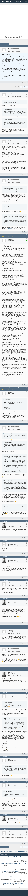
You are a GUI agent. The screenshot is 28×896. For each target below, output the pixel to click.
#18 (26, 781)
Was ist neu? (19, 1)
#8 (26, 521)
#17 (26, 756)
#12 (26, 598)
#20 (26, 829)
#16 (26, 692)
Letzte (25, 86)
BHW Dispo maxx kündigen (7, 851)
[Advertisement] (14, 21)
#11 (26, 580)
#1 (26, 46)
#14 (26, 646)
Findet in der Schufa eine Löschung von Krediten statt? (12, 883)
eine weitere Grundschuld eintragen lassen (10, 871)
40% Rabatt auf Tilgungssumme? (20, 851)
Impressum (14, 891)
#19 (26, 814)
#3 (26, 138)
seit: (8, 51)
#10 (26, 556)
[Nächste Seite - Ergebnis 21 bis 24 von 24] (21, 87)
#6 (26, 387)
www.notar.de (11, 228)
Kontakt (25, 891)
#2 (26, 91)
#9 (26, 540)
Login (26, 1)
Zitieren (25, 82)
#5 (26, 234)
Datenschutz (20, 891)
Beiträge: (17, 51)
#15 (26, 668)
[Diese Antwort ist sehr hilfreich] (26, 93)
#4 (26, 177)
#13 (26, 625)
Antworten (4, 43)
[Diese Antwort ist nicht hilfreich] (26, 96)
